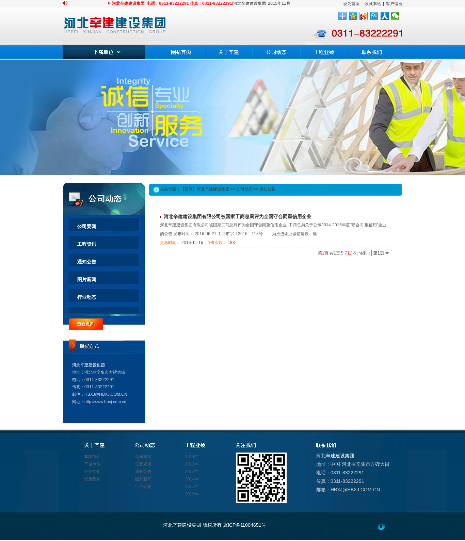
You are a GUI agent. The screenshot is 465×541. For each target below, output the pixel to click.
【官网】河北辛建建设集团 (204, 189)
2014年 (192, 479)
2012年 (192, 464)
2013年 (192, 471)
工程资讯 (86, 244)
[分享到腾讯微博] (374, 16)
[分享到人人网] (385, 16)
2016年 (192, 494)
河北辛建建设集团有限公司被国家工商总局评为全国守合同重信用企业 (237, 216)
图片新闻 (86, 279)
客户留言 (394, 3)
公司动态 (244, 189)
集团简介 (92, 456)
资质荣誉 (92, 479)
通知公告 (86, 261)
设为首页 (351, 3)
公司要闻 (86, 226)
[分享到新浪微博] (363, 16)
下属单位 (92, 464)
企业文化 (92, 471)
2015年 (192, 486)
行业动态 (86, 297)
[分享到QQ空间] (353, 16)
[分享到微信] (395, 16)
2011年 (192, 456)
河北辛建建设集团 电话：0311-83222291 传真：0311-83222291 (167, 3)
